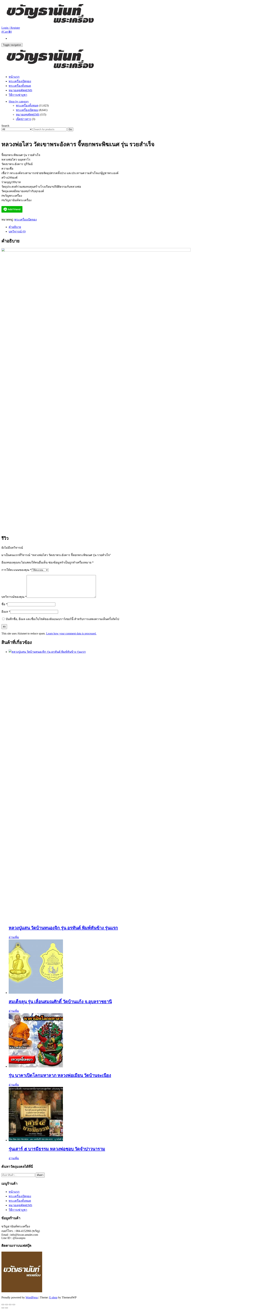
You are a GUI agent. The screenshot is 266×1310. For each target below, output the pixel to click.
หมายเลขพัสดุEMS (20, 90)
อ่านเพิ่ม (14, 937)
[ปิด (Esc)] (13, 1304)
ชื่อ (4, 604)
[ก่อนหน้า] (2, 1307)
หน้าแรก (14, 76)
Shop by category (19, 101)
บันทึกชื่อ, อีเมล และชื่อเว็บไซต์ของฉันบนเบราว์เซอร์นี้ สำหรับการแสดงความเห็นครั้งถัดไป (62, 619)
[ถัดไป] (6, 1307)
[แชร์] (10, 1304)
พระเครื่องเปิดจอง (20, 81)
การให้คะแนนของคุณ (16, 569)
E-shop (53, 1297)
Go (70, 129)
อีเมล (5, 611)
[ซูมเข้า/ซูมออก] (2, 1304)
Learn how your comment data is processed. (71, 633)
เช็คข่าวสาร (23, 119)
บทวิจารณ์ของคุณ (14, 596)
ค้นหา (40, 1175)
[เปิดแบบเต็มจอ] (6, 1304)
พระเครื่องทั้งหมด (20, 85)
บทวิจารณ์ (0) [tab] (17, 231)
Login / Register (10, 27)
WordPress (32, 1297)
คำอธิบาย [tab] (15, 226)
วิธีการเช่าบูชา (18, 94)
